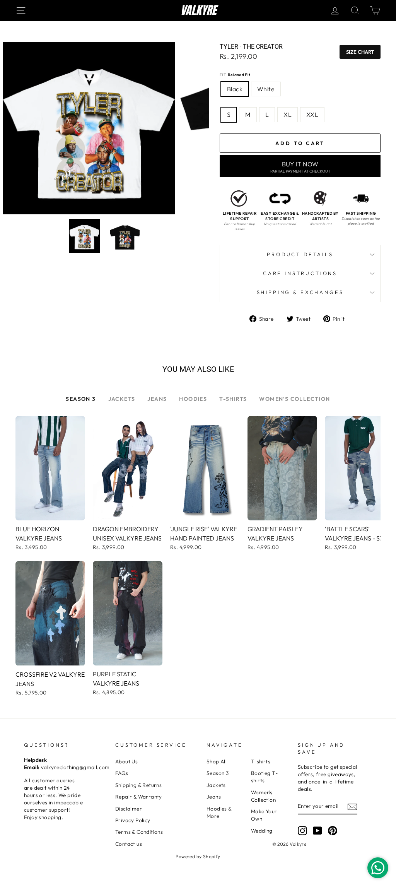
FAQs (121, 773)
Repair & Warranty (138, 796)
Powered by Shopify (198, 856)
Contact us (128, 843)
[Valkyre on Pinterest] (332, 830)
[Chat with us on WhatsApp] (377, 867)
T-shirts (260, 761)
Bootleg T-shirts (264, 777)
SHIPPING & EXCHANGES (300, 292)
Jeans (214, 796)
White (266, 89)
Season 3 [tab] (81, 398)
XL (287, 114)
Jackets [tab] (121, 398)
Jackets (216, 785)
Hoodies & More (219, 812)
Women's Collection (263, 796)
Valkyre (198, 10)
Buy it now (300, 167)
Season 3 (218, 773)
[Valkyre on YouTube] (317, 830)
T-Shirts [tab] (233, 398)
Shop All (217, 761)
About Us (126, 761)
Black (234, 89)
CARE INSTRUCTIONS (300, 273)
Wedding (262, 830)
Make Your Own (264, 815)
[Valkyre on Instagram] (302, 830)
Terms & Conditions (139, 831)
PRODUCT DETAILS (300, 254)
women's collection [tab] (294, 398)
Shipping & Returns (138, 785)
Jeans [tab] (157, 398)
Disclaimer (128, 808)
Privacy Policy (132, 820)
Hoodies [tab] (193, 398)
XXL (312, 114)
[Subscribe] (352, 806)
